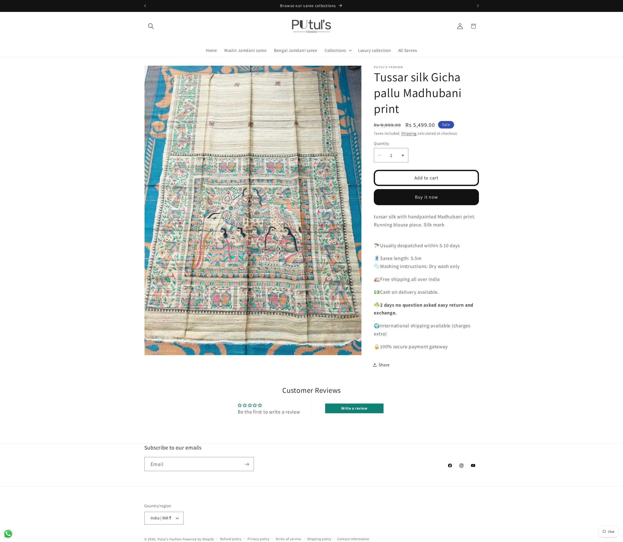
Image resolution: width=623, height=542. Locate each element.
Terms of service (288, 539)
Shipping (409, 133)
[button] (151, 26)
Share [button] (384, 364)
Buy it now (426, 197)
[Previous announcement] (145, 6)
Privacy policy (258, 539)
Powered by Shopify (198, 539)
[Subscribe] (247, 464)
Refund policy (230, 539)
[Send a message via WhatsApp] (8, 534)
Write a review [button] (354, 408)
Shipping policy (319, 539)
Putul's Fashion (169, 539)
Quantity (381, 143)
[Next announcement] (478, 6)
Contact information (353, 539)
